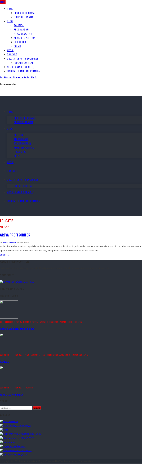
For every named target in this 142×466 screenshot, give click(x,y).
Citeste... (5, 255)
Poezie (17, 46)
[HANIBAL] (9, 351)
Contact (12, 54)
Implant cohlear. (24, 62)
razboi (65, 355)
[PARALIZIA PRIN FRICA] (9, 384)
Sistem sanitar (20, 322)
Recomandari (21, 29)
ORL (2, 322)
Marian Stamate (10, 242)
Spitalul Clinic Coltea (70, 322)
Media (10, 50)
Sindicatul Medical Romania (23, 71)
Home (10, 8)
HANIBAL (4, 361)
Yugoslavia (82, 355)
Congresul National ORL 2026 (17, 328)
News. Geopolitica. (25, 37)
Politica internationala (49, 355)
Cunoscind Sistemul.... (12, 355)
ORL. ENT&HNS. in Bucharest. (23, 58)
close (3, 2)
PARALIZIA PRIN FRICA (11, 394)
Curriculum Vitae (24, 17)
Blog (10, 21)
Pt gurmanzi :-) (23, 33)
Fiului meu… (21, 42)
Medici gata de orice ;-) (20, 67)
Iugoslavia (30, 355)
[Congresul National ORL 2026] (9, 318)
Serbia (72, 355)
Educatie (4, 227)
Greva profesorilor (15, 235)
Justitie (29, 388)
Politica (19, 25)
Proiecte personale (25, 13)
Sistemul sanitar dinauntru (43, 322)
